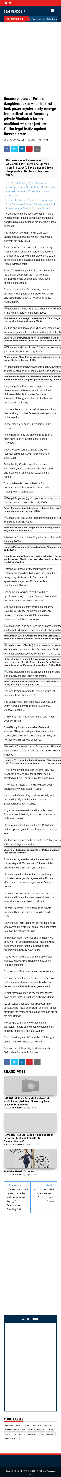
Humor (50, 1430)
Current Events (12, 1430)
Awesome (37, 1426)
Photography (19, 1434)
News (53, 19)
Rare (41, 1434)
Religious (50, 1434)
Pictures (32, 1434)
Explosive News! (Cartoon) (31, 19)
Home (30, 1474)
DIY (23, 1430)
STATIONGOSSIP (14, 11)
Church (47, 1426)
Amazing (9, 1426)
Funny (30, 1430)
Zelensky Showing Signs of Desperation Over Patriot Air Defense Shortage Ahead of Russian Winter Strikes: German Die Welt (30, 204)
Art (28, 1426)
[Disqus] (30, 1265)
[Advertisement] (30, 59)
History (40, 1430)
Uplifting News (11, 1438)
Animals (19, 1426)
